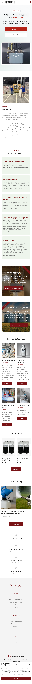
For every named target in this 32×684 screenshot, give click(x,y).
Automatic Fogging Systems (13, 288)
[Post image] (16, 497)
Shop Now (14, 29)
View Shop (16, 469)
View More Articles (16, 524)
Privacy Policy (20, 682)
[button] (30, 665)
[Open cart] (30, 2)
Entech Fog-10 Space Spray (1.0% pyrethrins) (8, 459)
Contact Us (16, 34)
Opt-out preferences (12, 682)
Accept (16, 678)
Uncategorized (4, 516)
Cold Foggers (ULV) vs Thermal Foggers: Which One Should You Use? (15, 512)
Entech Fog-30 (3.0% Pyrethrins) (22, 459)
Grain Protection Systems (19, 325)
